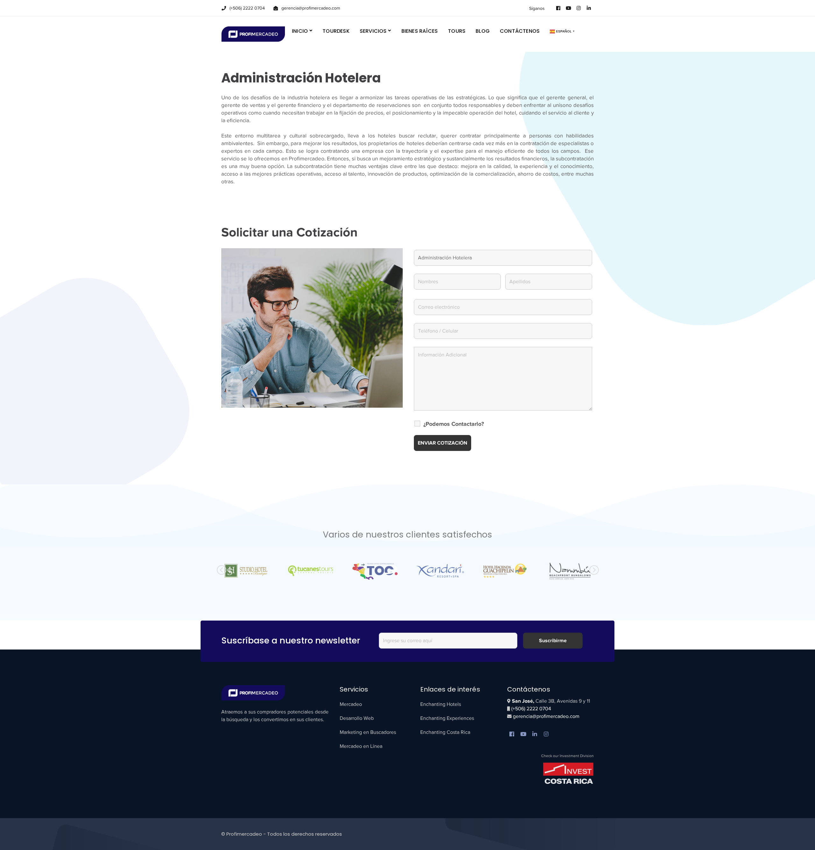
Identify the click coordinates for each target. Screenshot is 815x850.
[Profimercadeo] (253, 34)
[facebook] (512, 734)
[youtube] (523, 734)
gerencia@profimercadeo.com (545, 716)
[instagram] (546, 734)
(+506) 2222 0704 (531, 709)
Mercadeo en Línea (361, 746)
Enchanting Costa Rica (445, 732)
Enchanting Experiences (447, 718)
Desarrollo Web (357, 718)
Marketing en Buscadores (368, 732)
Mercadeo (351, 704)
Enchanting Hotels (440, 704)
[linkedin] (535, 734)
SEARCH (589, 31)
